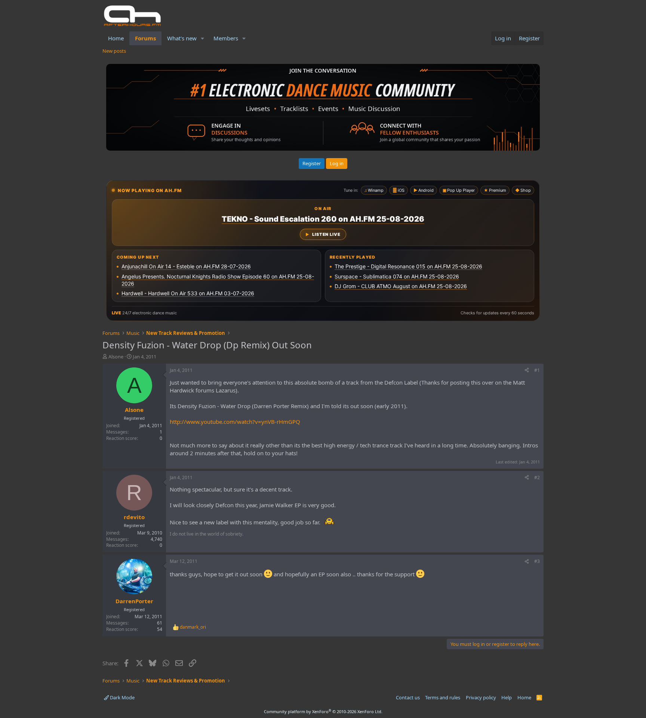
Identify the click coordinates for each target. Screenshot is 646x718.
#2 (537, 477)
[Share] (527, 370)
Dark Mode (122, 697)
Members (225, 38)
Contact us (408, 697)
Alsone (115, 356)
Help (506, 697)
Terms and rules (442, 697)
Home (116, 38)
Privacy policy (481, 697)
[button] (202, 38)
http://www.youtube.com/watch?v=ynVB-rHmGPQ (235, 421)
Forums (145, 38)
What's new (182, 38)
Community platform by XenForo (323, 711)
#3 (537, 561)
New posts (114, 50)
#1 (537, 370)
